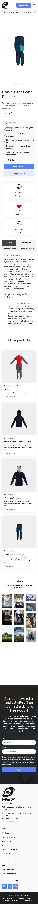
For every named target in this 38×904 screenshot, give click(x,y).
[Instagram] (10, 886)
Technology (6, 841)
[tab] (9, 243)
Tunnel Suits (6, 865)
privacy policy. (6, 765)
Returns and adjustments (25, 898)
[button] (4, 51)
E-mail (4, 747)
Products (5, 833)
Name (4, 738)
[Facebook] (4, 886)
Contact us (6, 853)
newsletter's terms (26, 762)
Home (3, 12)
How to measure (8, 837)
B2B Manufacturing (10, 849)
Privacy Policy (7, 898)
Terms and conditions (11, 900)
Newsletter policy (29, 900)
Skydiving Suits (8, 869)
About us (5, 845)
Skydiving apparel (12, 12)
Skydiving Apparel (9, 873)
